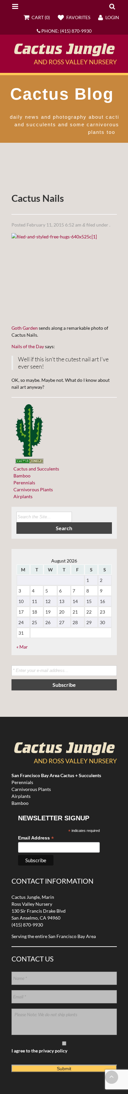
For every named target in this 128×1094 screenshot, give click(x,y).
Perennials (23, 482)
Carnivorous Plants (32, 489)
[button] (112, 6)
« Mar (22, 647)
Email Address (36, 838)
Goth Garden (24, 328)
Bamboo (21, 475)
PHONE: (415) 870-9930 (66, 31)
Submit (64, 1068)
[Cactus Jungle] (64, 53)
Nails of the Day (27, 346)
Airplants (21, 496)
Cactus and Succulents (35, 468)
